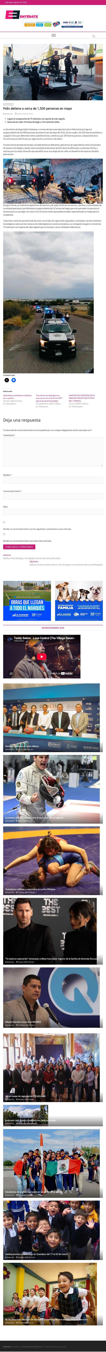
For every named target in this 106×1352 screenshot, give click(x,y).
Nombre (7, 475)
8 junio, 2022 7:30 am (25, 114)
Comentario (9, 435)
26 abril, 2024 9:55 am (25, 749)
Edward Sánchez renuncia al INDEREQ (23, 1021)
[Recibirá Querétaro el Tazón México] (53, 717)
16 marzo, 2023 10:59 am (26, 1257)
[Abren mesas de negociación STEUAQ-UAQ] (53, 1067)
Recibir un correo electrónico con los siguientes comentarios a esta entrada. (37, 529)
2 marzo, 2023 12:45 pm (26, 962)
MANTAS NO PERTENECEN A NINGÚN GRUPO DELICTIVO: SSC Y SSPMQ (82, 398)
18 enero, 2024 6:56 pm (26, 1099)
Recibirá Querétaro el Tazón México (22, 746)
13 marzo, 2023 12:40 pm (26, 892)
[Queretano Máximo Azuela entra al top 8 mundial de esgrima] (53, 789)
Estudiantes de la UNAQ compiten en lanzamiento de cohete (33, 1191)
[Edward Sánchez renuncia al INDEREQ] (53, 997)
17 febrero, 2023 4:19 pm (26, 1025)
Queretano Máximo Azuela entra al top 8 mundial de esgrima (34, 817)
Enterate (6, 1346)
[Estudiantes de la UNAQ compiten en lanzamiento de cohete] (53, 1163)
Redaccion (9, 114)
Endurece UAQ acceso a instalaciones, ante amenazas (30, 1120)
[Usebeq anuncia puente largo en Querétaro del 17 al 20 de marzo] (53, 1230)
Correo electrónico (12, 491)
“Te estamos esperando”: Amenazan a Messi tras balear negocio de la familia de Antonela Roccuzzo (52, 958)
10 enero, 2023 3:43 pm (26, 1323)
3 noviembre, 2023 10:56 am (27, 1124)
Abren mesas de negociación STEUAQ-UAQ (25, 1096)
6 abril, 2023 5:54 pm (25, 821)
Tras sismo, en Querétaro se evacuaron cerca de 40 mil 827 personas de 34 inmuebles (49, 398)
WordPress (38, 1347)
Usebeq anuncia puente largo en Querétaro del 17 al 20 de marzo (36, 1254)
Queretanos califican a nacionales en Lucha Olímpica (30, 889)
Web (5, 507)
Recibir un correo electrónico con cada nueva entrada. (27, 541)
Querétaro (8, 104)
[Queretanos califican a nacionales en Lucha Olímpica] (53, 860)
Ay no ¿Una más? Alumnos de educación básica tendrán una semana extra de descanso (46, 1319)
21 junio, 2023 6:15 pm (25, 1195)
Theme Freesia (27, 1347)
